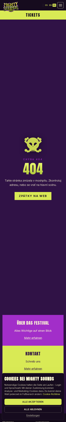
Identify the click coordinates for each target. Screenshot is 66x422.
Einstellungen (33, 415)
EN (50, 5)
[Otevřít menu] (60, 5)
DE (54, 5)
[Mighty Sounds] (10, 7)
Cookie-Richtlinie (51, 394)
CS (46, 5)
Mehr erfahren (33, 338)
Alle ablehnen (33, 409)
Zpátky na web (33, 196)
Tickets (33, 15)
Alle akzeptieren (33, 401)
